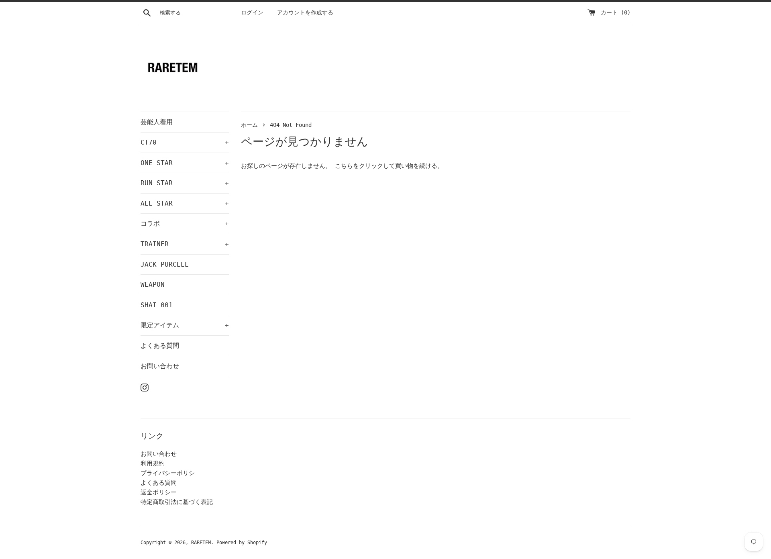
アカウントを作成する (305, 12)
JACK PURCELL (165, 264)
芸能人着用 (157, 122)
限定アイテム (185, 325)
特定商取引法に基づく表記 (177, 502)
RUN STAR (185, 183)
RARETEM (201, 542)
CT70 (185, 142)
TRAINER (185, 244)
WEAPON (153, 284)
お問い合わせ (160, 366)
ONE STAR (185, 163)
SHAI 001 (157, 305)
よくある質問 (160, 345)
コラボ (185, 223)
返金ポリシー (159, 492)
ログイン (252, 12)
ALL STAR (185, 203)
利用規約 (153, 463)
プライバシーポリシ (168, 473)
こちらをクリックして (365, 165)
